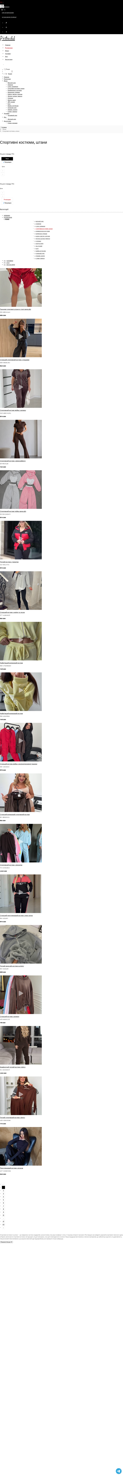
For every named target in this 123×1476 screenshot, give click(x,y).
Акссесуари (7, 121)
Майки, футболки (13, 106)
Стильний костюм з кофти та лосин (12, 612)
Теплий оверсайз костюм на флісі (12, 966)
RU (4, 10)
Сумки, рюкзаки (12, 123)
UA (2, 10)
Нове (7, 158)
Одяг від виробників (8, 13)
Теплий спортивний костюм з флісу (12, 1118)
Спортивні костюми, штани (16, 88)
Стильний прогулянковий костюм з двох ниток (16, 915)
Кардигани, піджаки (14, 92)
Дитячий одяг (12, 119)
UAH (2, 7)
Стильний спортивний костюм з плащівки (14, 360)
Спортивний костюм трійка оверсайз (13, 511)
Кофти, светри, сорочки (15, 94)
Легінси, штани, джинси (15, 96)
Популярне (8, 162)
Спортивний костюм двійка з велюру (13, 410)
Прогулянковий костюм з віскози (11, 1168)
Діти (5, 117)
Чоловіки (6, 113)
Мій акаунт (7, 7)
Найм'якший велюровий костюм (11, 663)
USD (2, 5)
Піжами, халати (12, 110)
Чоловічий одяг (12, 115)
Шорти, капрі (12, 100)
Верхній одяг (12, 83)
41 (3, 1221)
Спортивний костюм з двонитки (11, 865)
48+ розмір (11, 102)
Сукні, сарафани (13, 87)
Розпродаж (9, 48)
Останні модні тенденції (9, 17)
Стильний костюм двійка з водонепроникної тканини (18, 764)
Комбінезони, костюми (15, 90)
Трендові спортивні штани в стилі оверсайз (15, 309)
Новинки (6, 77)
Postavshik (7, 38)
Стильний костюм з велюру (9, 1016)
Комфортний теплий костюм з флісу (12, 1067)
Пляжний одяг (12, 108)
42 (3, 1224)
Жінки (5, 81)
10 (3, 1215)
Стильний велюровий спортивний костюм (15, 814)
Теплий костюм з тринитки (9, 562)
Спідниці (10, 98)
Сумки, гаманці (12, 111)
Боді (9, 104)
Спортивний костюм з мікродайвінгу (13, 461)
